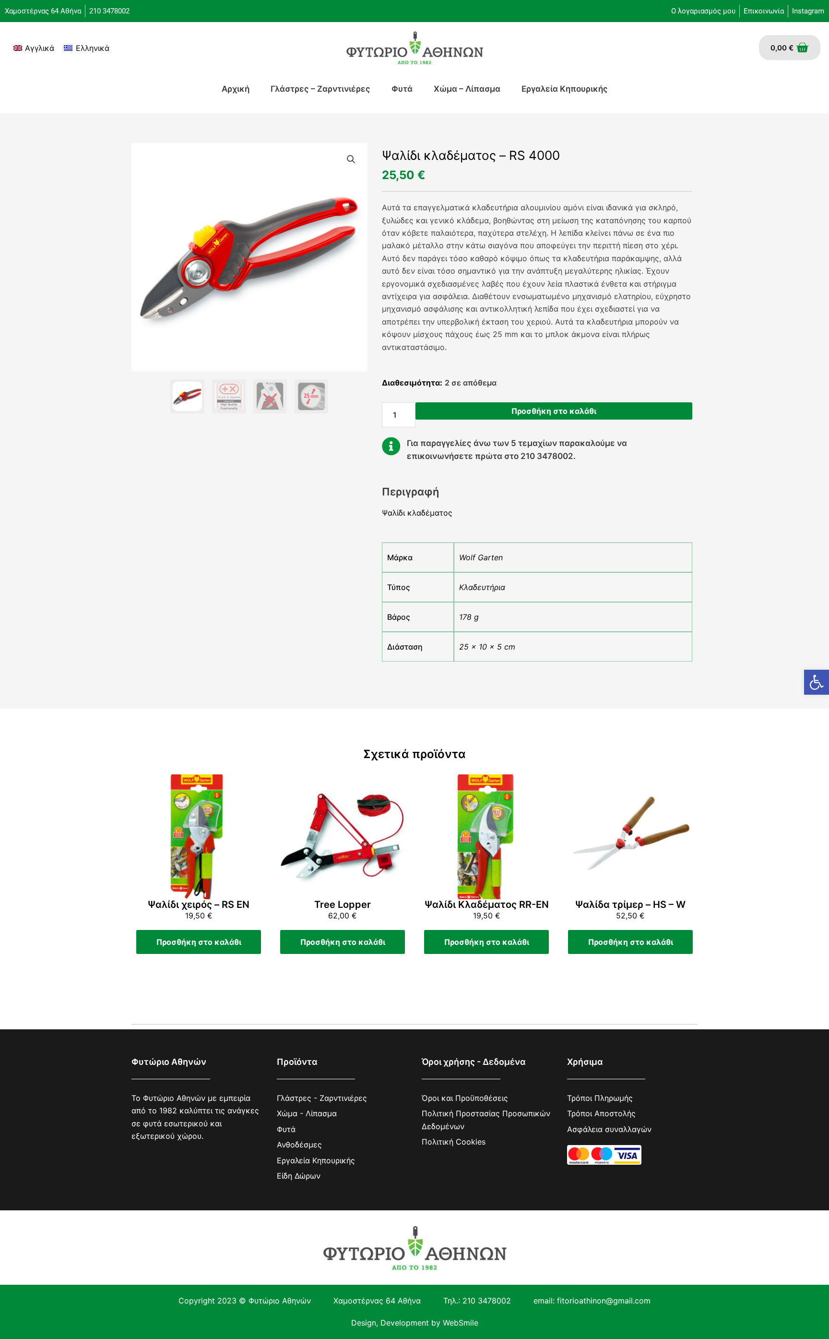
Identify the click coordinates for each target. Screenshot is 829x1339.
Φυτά (402, 89)
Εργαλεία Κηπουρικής (564, 89)
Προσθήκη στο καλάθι (553, 411)
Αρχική (235, 89)
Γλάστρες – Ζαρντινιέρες (320, 89)
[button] (816, 682)
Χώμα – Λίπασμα (467, 89)
